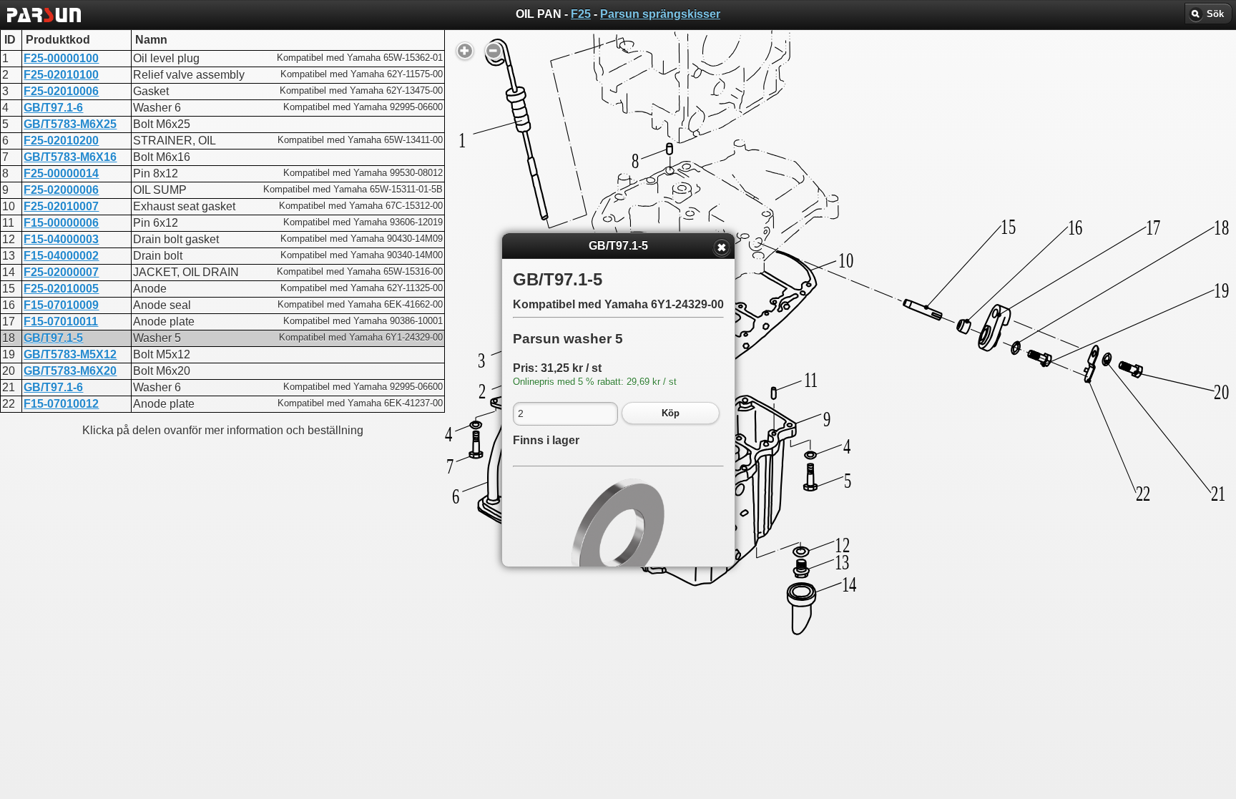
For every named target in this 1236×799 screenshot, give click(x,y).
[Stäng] (721, 247)
